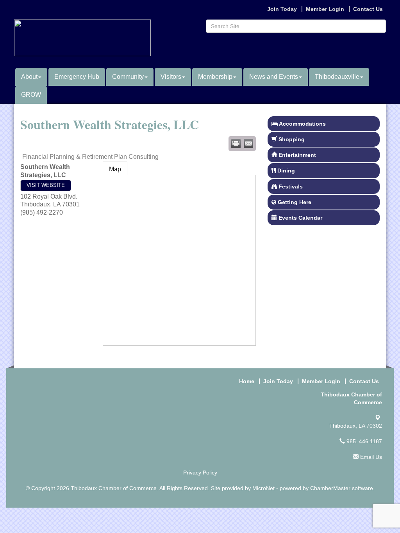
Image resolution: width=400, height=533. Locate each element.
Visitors (171, 76)
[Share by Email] (248, 143)
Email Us (370, 457)
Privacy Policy (200, 472)
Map (115, 169)
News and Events (273, 76)
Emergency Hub (76, 76)
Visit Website (46, 185)
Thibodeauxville (337, 76)
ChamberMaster (330, 488)
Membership (215, 76)
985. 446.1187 (363, 441)
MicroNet (263, 488)
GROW (31, 94)
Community (128, 76)
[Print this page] (236, 143)
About (29, 76)
